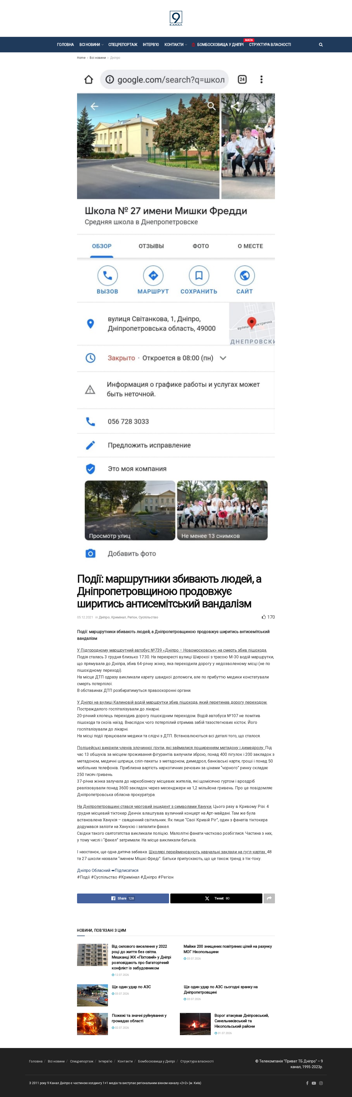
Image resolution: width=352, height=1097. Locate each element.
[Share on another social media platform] (269, 898)
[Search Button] (321, 44)
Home (81, 58)
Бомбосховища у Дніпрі (220, 44)
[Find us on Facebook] (307, 1083)
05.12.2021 (85, 617)
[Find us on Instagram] (321, 1083)
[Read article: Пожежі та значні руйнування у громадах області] (92, 1024)
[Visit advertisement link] (176, 915)
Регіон (132, 617)
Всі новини (90, 45)
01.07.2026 (224, 1033)
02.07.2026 (121, 1027)
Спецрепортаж (122, 45)
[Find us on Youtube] (314, 1083)
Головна (65, 45)
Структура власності (270, 45)
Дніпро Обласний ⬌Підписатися (107, 870)
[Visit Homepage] (176, 18)
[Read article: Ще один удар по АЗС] (92, 995)
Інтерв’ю (151, 45)
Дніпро (115, 58)
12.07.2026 (121, 975)
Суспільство (148, 617)
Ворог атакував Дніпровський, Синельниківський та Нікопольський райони (242, 1021)
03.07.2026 (193, 958)
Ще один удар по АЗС (131, 987)
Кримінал (118, 617)
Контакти (174, 45)
